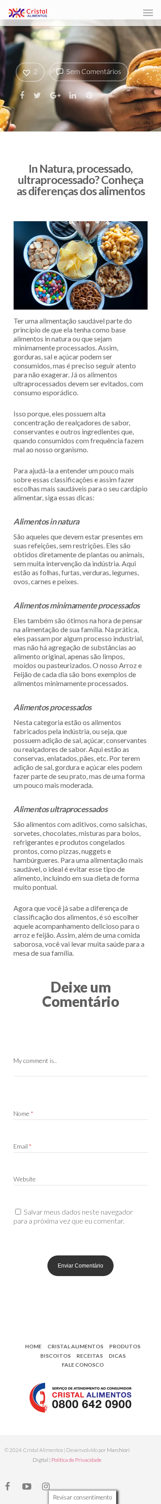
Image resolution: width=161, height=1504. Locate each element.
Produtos (124, 1346)
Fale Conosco (83, 1364)
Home (33, 1346)
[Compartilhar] (23, 95)
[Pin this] (90, 95)
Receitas (89, 1355)
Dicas (117, 1355)
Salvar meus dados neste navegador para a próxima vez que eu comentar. (73, 1216)
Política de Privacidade (76, 1459)
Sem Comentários (93, 71)
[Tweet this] (38, 95)
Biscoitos (55, 1355)
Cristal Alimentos (75, 1346)
